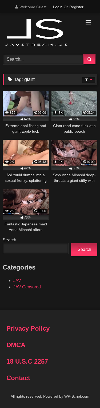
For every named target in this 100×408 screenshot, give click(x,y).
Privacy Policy (28, 328)
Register (76, 7)
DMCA (15, 344)
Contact (18, 377)
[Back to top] (83, 392)
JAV (17, 280)
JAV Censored (27, 287)
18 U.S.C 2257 (27, 361)
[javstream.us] (41, 33)
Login (57, 7)
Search (9, 240)
